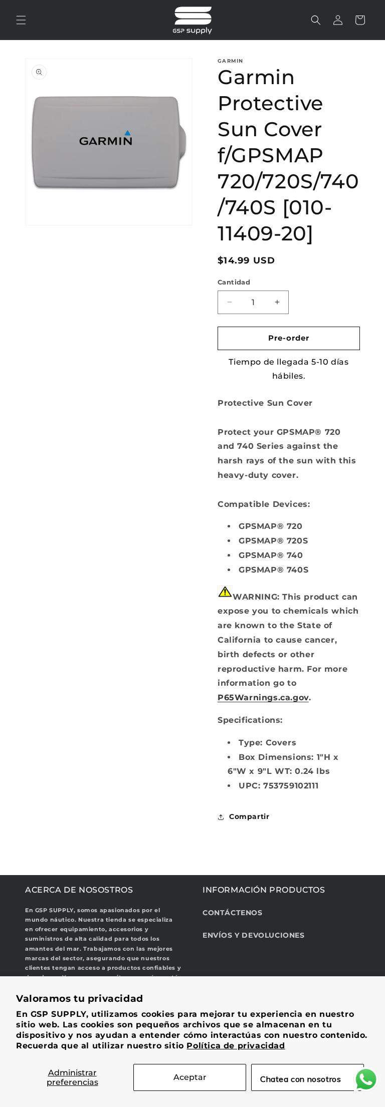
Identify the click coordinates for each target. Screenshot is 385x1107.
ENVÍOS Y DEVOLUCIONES (254, 935)
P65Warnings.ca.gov (263, 697)
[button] (21, 20)
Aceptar (190, 1077)
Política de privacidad (235, 1045)
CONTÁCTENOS (233, 912)
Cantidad (234, 282)
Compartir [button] (249, 816)
